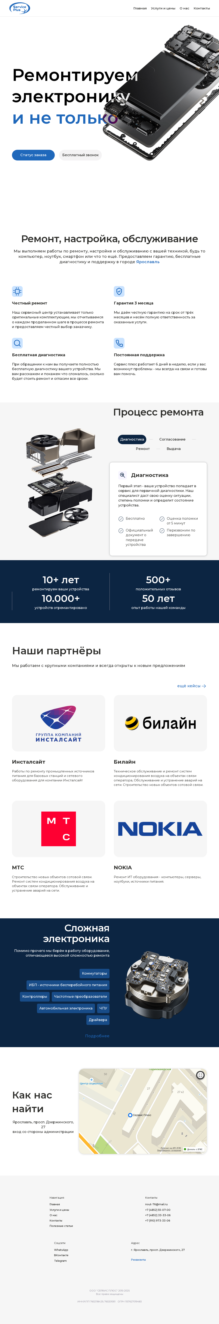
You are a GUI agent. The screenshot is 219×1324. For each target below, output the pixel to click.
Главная (140, 8)
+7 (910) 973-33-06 (157, 1220)
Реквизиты (138, 1259)
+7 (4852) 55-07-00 (157, 1209)
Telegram (60, 1260)
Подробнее (97, 1036)
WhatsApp (61, 1249)
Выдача (174, 449)
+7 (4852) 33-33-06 (158, 1215)
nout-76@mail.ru (156, 1204)
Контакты (202, 8)
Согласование (172, 439)
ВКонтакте (61, 1255)
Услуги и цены (163, 8)
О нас (184, 8)
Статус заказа (33, 155)
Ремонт (143, 449)
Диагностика (132, 439)
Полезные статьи (61, 1226)
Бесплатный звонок (80, 155)
